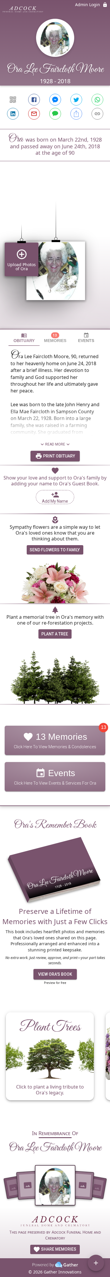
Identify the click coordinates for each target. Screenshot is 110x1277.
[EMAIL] (34, 114)
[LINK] (97, 114)
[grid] (55, 255)
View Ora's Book (55, 974)
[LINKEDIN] (13, 114)
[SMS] (55, 114)
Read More (55, 444)
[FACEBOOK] (34, 100)
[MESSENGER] (55, 100)
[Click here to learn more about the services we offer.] (55, 1222)
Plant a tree (54, 634)
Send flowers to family (55, 549)
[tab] (24, 337)
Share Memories (58, 1249)
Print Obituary (58, 456)
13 (103, 727)
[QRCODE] (13, 100)
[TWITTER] (76, 100)
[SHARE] (76, 114)
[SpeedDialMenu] (96, 1263)
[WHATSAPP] (97, 100)
